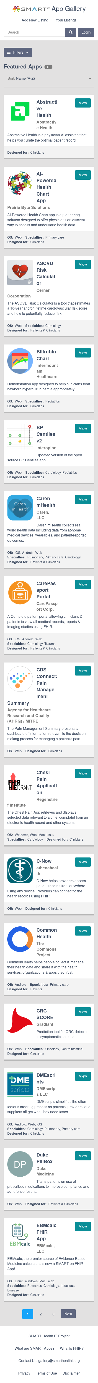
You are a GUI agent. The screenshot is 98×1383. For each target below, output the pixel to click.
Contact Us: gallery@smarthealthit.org (49, 1360)
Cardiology (53, 325)
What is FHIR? (72, 1348)
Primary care (54, 237)
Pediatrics (52, 401)
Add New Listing (35, 20)
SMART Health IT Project (49, 1335)
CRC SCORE (44, 1013)
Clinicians (37, 152)
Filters (18, 52)
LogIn (86, 32)
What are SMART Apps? (34, 1348)
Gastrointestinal (72, 1048)
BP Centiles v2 (45, 434)
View (83, 102)
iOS (17, 552)
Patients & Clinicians (45, 330)
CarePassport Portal (46, 590)
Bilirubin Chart (46, 354)
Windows (21, 834)
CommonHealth (46, 933)
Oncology (52, 1048)
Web (18, 237)
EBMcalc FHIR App (46, 1232)
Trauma (50, 643)
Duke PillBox (44, 1158)
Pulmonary (35, 557)
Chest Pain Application (46, 782)
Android (28, 552)
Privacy (24, 1373)
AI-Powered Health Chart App (46, 186)
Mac (42, 834)
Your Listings (66, 20)
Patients (36, 988)
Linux (50, 834)
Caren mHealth (45, 501)
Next (68, 1313)
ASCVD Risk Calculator (45, 273)
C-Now (44, 860)
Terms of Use (46, 1373)
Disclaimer (71, 1373)
